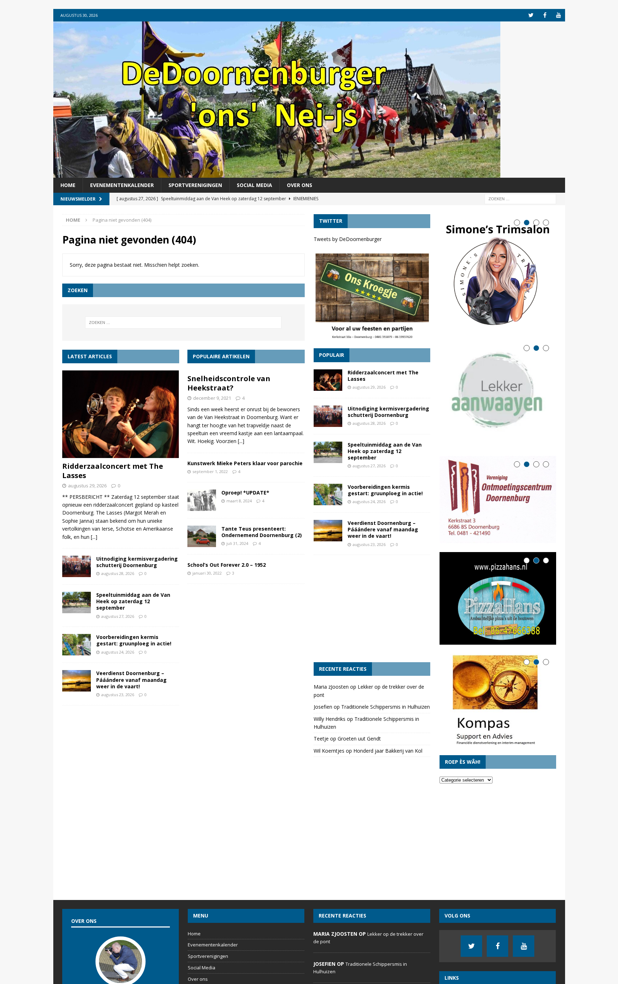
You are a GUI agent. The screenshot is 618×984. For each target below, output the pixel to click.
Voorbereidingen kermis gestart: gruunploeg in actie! (133, 640)
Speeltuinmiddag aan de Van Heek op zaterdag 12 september (133, 601)
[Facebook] (545, 15)
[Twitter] (531, 15)
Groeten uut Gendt (359, 738)
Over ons (299, 185)
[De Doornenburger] (276, 173)
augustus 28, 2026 (117, 573)
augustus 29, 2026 (87, 485)
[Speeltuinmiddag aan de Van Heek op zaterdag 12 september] (76, 602)
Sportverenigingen (195, 185)
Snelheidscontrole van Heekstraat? (228, 383)
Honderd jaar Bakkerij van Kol (387, 750)
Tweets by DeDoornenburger (348, 239)
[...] (94, 536)
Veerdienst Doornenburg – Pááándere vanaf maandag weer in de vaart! (131, 679)
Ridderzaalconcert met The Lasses (112, 470)
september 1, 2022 (210, 471)
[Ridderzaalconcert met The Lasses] (120, 414)
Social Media (254, 185)
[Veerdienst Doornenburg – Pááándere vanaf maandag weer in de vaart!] (76, 681)
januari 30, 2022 (207, 573)
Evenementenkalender (122, 185)
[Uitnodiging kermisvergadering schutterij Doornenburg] (76, 566)
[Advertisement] (372, 608)
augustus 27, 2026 (117, 616)
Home (67, 185)
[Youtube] (559, 15)
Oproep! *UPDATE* (245, 492)
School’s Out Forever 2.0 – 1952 (226, 564)
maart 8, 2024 (239, 500)
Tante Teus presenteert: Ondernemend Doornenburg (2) (261, 531)
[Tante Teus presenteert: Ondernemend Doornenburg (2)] (201, 536)
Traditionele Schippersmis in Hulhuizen (385, 706)
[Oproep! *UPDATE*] (201, 500)
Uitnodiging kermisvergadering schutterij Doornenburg (137, 562)
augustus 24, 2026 (117, 652)
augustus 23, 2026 (117, 694)
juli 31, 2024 (237, 543)
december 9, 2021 (212, 398)
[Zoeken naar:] (520, 198)
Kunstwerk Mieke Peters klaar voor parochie (245, 463)
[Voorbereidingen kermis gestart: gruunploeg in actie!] (76, 644)
